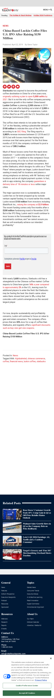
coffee (6, 361)
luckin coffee (30, 361)
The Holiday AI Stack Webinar (20, 15)
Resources (4, 604)
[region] (27, 676)
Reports (4, 625)
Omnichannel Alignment (35, 607)
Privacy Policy (41, 680)
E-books (4, 629)
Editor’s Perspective (7, 594)
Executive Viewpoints (8, 597)
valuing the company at (33, 204)
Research (4, 622)
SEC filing (21, 131)
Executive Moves (32, 594)
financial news (16, 361)
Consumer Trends (33, 591)
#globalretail (21, 358)
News (6, 26)
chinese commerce (36, 358)
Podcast (4, 600)
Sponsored (5, 607)
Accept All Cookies (27, 693)
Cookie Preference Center (27, 686)
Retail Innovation (32, 600)
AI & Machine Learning (34, 597)
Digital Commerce (33, 604)
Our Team (30, 619)
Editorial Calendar (33, 622)
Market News (31, 587)
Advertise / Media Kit (34, 625)
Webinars (4, 619)
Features (4, 591)
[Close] (51, 658)
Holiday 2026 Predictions (43, 15)
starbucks (41, 361)
